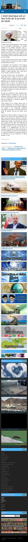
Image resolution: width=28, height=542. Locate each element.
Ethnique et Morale (5, 492)
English (2, 497)
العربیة (2, 506)
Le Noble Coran (4, 483)
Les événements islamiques (7, 490)
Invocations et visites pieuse (7, 486)
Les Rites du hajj (4, 466)
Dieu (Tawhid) (4, 481)
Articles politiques (12, 143)
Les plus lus (4, 361)
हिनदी (2, 502)
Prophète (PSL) (4, 459)
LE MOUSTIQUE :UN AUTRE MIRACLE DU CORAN (11, 446)
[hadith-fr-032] (19, 355)
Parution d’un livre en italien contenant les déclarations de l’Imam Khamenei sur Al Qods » (13, 149)
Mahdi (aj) (3, 476)
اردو (2, 508)
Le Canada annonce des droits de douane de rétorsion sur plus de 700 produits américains (14, 248)
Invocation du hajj (5, 471)
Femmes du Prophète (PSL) (7, 464)
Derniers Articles (6, 159)
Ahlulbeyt (3, 461)
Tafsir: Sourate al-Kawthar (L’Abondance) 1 (10, 429)
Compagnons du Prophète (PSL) (8, 462)
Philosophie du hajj (5, 467)
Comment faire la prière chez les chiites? (9, 196)
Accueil (2, 452)
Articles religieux (4, 457)
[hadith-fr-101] (22, 355)
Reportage (3, 454)
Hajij (2, 11)
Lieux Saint (3, 469)
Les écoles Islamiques (6, 474)
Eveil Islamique (4, 478)
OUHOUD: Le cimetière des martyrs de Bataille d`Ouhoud (13, 412)
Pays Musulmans (4, 473)
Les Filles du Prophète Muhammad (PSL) (9, 395)
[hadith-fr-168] (7, 355)
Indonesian (3, 501)
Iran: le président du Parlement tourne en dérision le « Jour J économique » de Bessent (13, 230)
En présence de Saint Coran (7, 488)
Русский (3, 509)
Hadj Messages (4, 485)
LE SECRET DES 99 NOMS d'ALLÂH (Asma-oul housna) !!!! (12, 378)
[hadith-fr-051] (11, 355)
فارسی (2, 504)
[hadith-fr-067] (3, 355)
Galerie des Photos (5, 480)
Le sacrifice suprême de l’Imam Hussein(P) (10, 212)
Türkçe (2, 499)
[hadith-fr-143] (15, 355)
